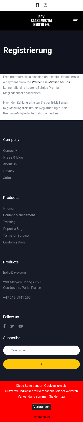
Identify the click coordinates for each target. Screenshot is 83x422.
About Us (10, 164)
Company (10, 151)
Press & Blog (13, 157)
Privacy (8, 171)
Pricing (8, 208)
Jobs (7, 178)
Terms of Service (16, 236)
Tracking (9, 222)
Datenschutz (41, 417)
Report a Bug (12, 229)
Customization (14, 242)
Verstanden (41, 407)
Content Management (19, 215)
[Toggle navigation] (75, 20)
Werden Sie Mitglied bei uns (51, 82)
